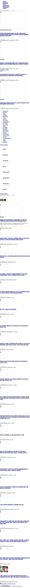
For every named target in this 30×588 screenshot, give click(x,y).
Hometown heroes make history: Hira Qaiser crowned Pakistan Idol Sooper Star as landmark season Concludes (14, 34)
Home (4, 1)
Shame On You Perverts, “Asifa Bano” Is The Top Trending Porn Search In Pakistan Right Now (13, 220)
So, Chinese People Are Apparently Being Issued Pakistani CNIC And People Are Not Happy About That (14, 398)
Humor (5, 119)
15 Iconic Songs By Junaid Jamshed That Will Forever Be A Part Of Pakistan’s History (13, 274)
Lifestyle (5, 123)
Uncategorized (7, 138)
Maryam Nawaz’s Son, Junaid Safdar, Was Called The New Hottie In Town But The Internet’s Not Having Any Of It (15, 417)
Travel (4, 137)
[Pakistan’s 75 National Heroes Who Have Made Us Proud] (4, 252)
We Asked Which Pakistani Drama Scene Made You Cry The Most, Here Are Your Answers (15, 558)
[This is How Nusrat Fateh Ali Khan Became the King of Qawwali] (4, 483)
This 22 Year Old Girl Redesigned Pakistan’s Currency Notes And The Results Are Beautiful (14, 576)
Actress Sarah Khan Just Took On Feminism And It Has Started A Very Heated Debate (14, 292)
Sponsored (6, 131)
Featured (2, 59)
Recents (5, 2)
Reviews (5, 127)
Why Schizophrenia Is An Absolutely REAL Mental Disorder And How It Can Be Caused (13, 452)
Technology (6, 135)
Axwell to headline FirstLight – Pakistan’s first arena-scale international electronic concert (14, 63)
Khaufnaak (6, 6)
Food (4, 117)
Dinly (4, 4)
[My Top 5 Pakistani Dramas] (4, 305)
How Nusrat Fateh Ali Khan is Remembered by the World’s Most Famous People (14, 469)
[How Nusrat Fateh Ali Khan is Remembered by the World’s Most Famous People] (4, 465)
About (5, 8)
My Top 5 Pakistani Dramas (8, 309)
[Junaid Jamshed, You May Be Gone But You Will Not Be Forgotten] (4, 375)
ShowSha (5, 3)
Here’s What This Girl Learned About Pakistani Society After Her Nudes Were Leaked (14, 239)
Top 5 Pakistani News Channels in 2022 (12, 504)
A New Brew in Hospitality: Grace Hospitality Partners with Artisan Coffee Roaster (13, 75)
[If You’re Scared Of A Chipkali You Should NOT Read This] (4, 322)
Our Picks (5, 124)
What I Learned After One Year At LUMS (12, 435)
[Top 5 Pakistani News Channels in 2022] (4, 500)
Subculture (6, 134)
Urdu (4, 139)
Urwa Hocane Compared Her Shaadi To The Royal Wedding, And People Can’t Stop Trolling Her (15, 344)
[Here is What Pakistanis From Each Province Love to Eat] (4, 357)
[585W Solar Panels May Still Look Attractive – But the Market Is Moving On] (13, 98)
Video (4, 141)
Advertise (6, 7)
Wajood (5, 142)
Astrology (6, 5)
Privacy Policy (3, 583)
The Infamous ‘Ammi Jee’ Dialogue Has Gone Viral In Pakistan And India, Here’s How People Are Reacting (14, 522)
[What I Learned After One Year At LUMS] (4, 431)
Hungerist (5, 120)
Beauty (5, 112)
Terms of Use (12, 583)
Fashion (5, 115)
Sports (4, 132)
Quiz (4, 126)
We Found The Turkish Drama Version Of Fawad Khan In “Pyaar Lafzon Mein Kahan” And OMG (14, 541)
